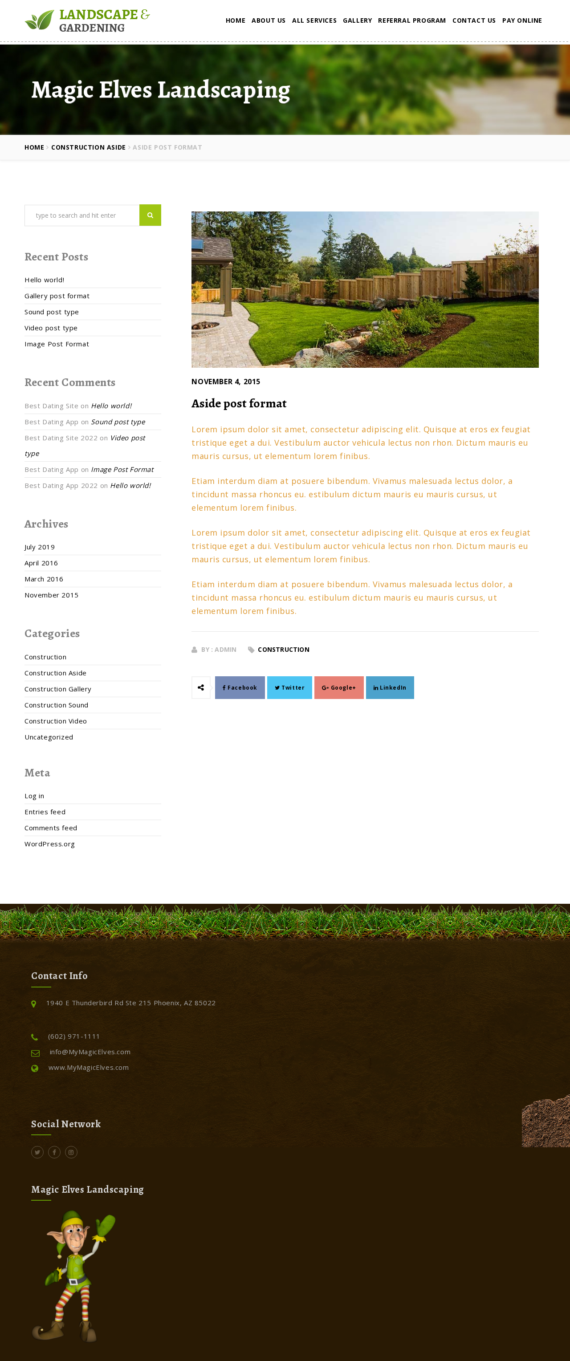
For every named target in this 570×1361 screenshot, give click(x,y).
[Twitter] (37, 1152)
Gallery (357, 20)
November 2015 (51, 594)
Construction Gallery (58, 688)
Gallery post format (57, 295)
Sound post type (51, 311)
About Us (269, 20)
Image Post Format (56, 343)
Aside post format (239, 403)
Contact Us (474, 20)
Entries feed (44, 811)
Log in (34, 795)
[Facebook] (54, 1152)
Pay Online (522, 20)
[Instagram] (71, 1152)
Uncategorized (48, 736)
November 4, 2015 (226, 381)
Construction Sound (56, 704)
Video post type (51, 327)
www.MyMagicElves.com (89, 1067)
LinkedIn (392, 687)
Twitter (292, 687)
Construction (283, 649)
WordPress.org (49, 843)
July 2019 (39, 546)
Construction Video (55, 720)
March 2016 (44, 578)
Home (235, 20)
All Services (314, 20)
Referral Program (412, 20)
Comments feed (50, 827)
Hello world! (44, 279)
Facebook (241, 687)
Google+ (342, 687)
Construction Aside (88, 147)
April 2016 (41, 562)
